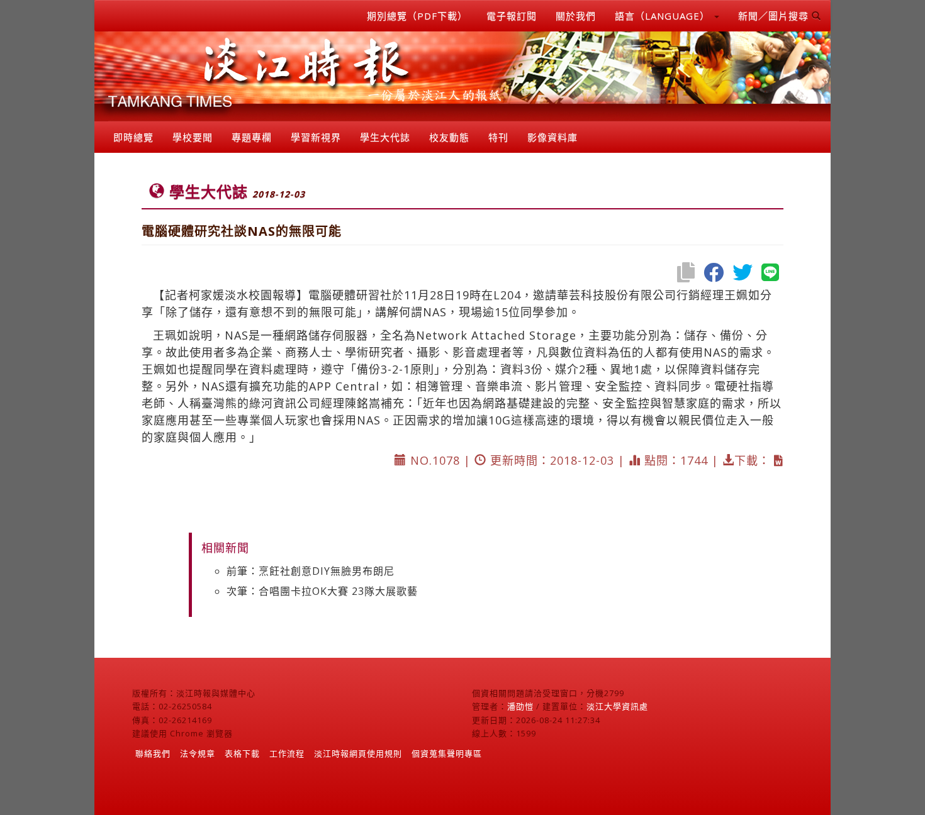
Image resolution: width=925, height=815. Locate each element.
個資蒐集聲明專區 (447, 753)
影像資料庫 (552, 137)
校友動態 (449, 137)
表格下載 (242, 753)
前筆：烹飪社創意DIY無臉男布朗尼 (311, 571)
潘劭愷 (520, 706)
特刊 (498, 137)
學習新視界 (316, 137)
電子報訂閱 (511, 15)
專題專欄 (252, 137)
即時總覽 (133, 137)
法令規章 (197, 753)
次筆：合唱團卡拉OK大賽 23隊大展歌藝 (322, 591)
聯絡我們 (153, 753)
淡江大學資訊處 (617, 706)
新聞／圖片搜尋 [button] (775, 15)
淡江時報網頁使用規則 (358, 753)
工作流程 (287, 753)
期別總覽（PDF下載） (417, 15)
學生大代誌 (385, 137)
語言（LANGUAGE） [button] (664, 15)
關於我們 (576, 15)
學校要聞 (192, 137)
